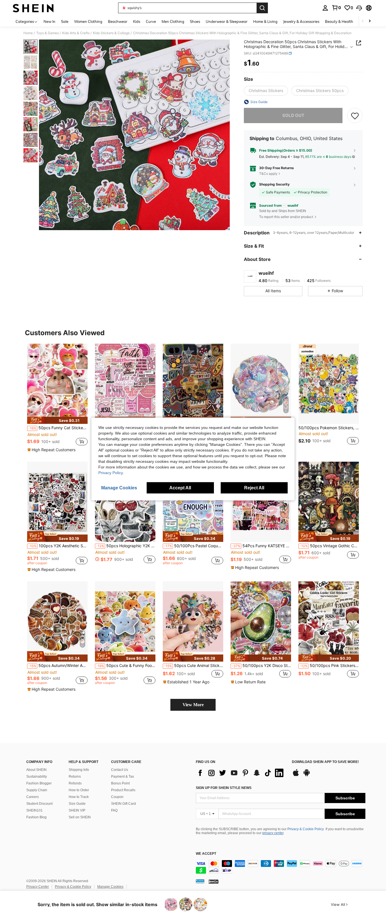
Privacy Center (37, 887)
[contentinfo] (280, 867)
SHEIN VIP (77, 810)
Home (28, 33)
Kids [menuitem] (136, 21)
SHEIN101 (34, 810)
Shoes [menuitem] (195, 21)
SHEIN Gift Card (123, 804)
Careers (32, 797)
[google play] (307, 775)
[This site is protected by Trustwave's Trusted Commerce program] (200, 881)
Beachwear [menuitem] (117, 21)
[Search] (262, 8)
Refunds (75, 783)
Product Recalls (123, 790)
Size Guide (77, 804)
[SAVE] (355, 115)
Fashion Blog (36, 817)
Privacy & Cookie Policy (305, 829)
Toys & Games (47, 33)
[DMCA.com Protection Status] (213, 881)
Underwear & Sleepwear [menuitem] (227, 21)
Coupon (117, 797)
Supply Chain (36, 790)
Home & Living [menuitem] (265, 21)
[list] (241, 773)
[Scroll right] (370, 21)
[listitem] (57, 398)
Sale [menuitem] (64, 21)
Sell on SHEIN (80, 817)
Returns (75, 777)
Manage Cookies (110, 887)
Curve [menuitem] (151, 21)
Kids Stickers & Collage (111, 33)
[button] (359, 8)
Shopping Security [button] (274, 184)
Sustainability (36, 777)
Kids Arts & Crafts (76, 33)
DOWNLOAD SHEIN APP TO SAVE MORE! (325, 762)
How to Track (79, 797)
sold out (293, 115)
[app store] (296, 775)
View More (193, 704)
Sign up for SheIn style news (223, 788)
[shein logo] (33, 8)
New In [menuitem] (49, 21)
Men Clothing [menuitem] (173, 21)
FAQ (114, 810)
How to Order (79, 790)
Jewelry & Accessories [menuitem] (301, 21)
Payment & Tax (122, 777)
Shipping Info (79, 770)
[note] (57, 420)
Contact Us (119, 770)
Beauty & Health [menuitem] (339, 21)
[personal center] (325, 8)
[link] (336, 7)
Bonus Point (120, 783)
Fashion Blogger (39, 783)
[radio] (266, 90)
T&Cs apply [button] (268, 173)
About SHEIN (36, 770)
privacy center (272, 833)
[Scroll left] (363, 21)
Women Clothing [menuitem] (88, 21)
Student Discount (39, 804)
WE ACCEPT (206, 854)
